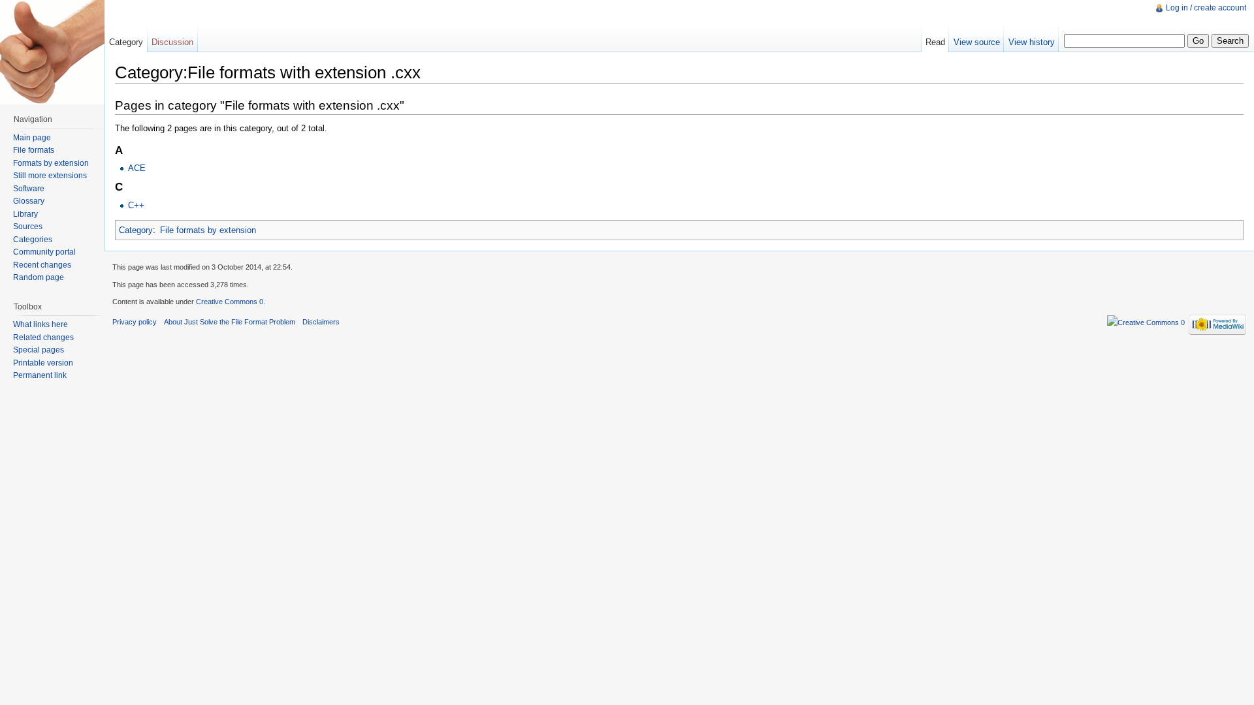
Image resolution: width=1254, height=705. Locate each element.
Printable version (43, 363)
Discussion (172, 42)
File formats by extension (208, 230)
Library (25, 214)
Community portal (44, 252)
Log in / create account (1206, 7)
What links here (40, 324)
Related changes (43, 337)
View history (1031, 42)
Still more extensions (50, 175)
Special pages (38, 349)
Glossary (28, 201)
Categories (32, 239)
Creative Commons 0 (229, 302)
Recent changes (42, 265)
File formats (33, 150)
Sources (27, 226)
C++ (136, 205)
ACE (137, 168)
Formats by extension (51, 163)
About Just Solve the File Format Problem (229, 322)
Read (935, 42)
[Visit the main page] (52, 52)
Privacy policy (134, 322)
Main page (32, 137)
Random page (38, 277)
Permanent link (40, 375)
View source (977, 42)
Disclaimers (321, 322)
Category (136, 230)
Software (28, 188)
